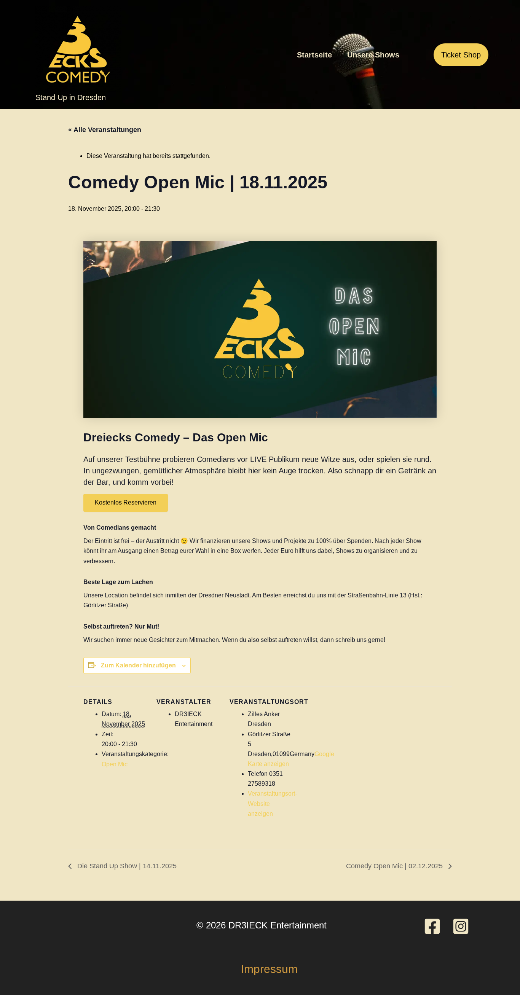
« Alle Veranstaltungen (104, 130)
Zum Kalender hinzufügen (138, 665)
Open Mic (115, 764)
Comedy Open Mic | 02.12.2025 (395, 866)
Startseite (314, 55)
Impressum (269, 969)
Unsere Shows (373, 55)
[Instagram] (460, 926)
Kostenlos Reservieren (125, 502)
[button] (461, 54)
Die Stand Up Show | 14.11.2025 (126, 866)
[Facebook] (432, 926)
